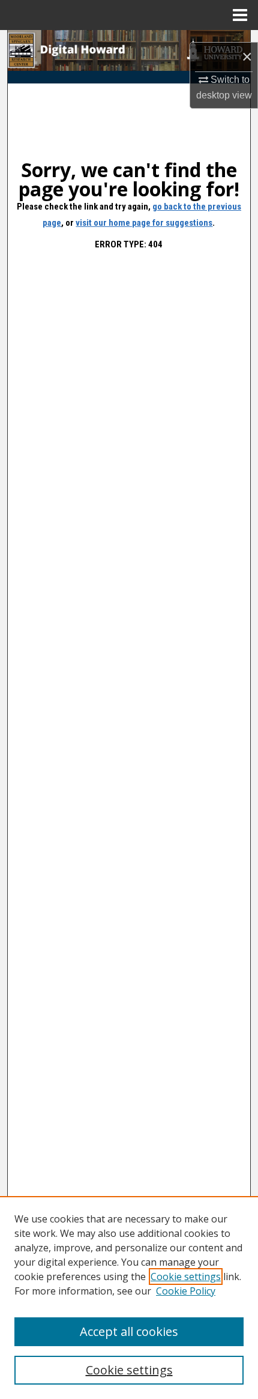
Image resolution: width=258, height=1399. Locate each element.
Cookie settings (186, 1276)
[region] (129, 1297)
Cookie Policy (185, 1291)
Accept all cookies (129, 1331)
